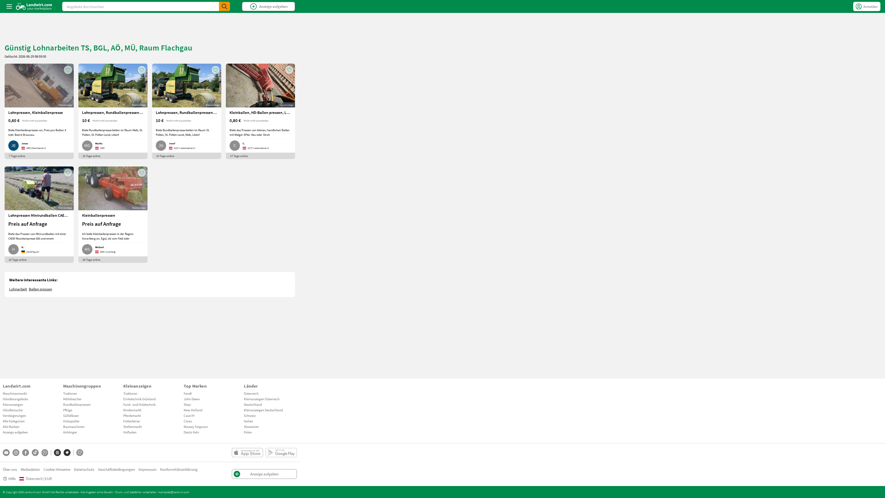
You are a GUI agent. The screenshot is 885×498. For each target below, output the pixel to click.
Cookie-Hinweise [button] (57, 469)
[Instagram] (15, 452)
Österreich (251, 393)
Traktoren (70, 393)
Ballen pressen (40, 289)
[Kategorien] (57, 452)
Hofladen (129, 432)
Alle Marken (11, 426)
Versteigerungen (14, 415)
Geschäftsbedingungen (116, 469)
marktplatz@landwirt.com (173, 492)
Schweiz (250, 415)
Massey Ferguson (196, 426)
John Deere (192, 399)
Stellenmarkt (132, 426)
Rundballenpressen (77, 404)
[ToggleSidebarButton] (9, 6)
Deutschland (253, 404)
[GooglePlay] (281, 452)
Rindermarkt (132, 410)
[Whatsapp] (45, 453)
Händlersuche (13, 410)
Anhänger (70, 432)
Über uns (10, 469)
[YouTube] (6, 452)
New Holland (193, 410)
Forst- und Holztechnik (139, 404)
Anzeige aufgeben (15, 432)
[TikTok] (35, 452)
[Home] (34, 6)
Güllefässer (71, 415)
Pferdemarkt (132, 415)
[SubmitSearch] (224, 6)
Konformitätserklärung (179, 469)
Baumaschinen (74, 426)
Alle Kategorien (14, 421)
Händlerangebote (15, 399)
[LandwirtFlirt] (79, 452)
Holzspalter (71, 421)
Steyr (187, 404)
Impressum (147, 469)
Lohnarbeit (18, 289)
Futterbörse (131, 421)
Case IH (189, 415)
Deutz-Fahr (191, 432)
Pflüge (67, 410)
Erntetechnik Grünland (139, 399)
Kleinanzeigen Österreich (262, 399)
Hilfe (12, 478)
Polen (248, 432)
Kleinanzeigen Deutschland (263, 410)
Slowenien (251, 426)
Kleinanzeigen (13, 404)
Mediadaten (30, 469)
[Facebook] (25, 452)
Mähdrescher (72, 399)
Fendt (188, 393)
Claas (188, 421)
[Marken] (67, 452)
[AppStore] (247, 452)
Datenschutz (84, 469)
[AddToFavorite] (68, 69)
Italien (248, 421)
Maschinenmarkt (15, 393)
